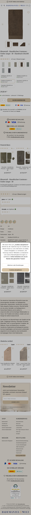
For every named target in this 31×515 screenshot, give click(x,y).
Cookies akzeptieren (15, 270)
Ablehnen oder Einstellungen (15, 265)
